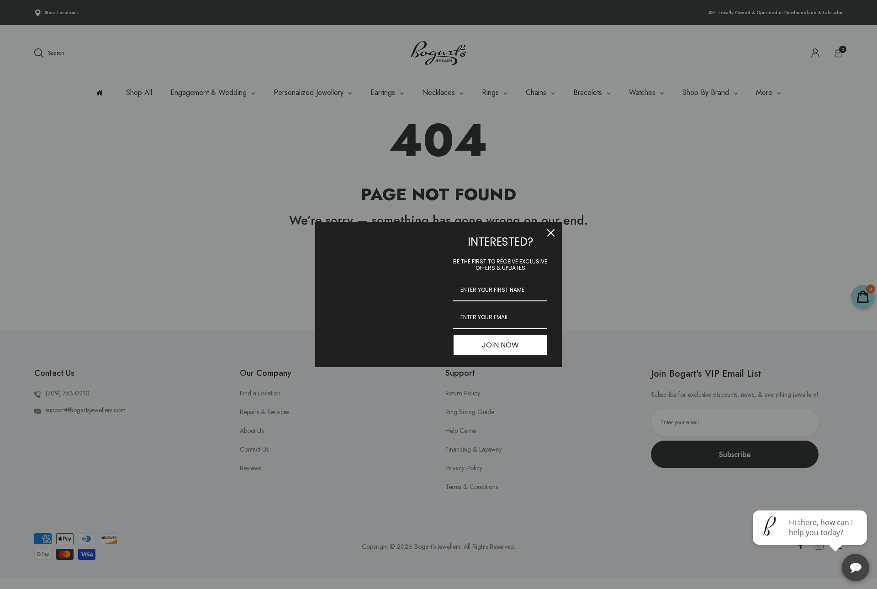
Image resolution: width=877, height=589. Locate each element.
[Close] (551, 233)
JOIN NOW (500, 345)
